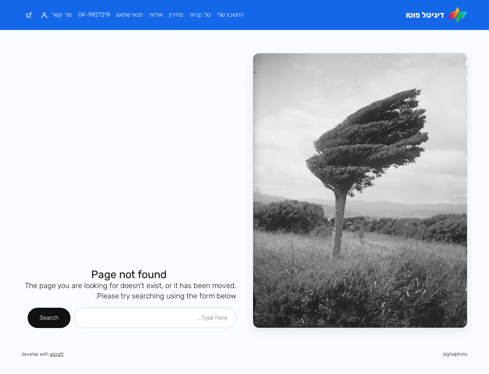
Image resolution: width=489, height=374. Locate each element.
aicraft (57, 354)
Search (49, 317)
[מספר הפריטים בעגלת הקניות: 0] (29, 15)
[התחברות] (44, 15)
